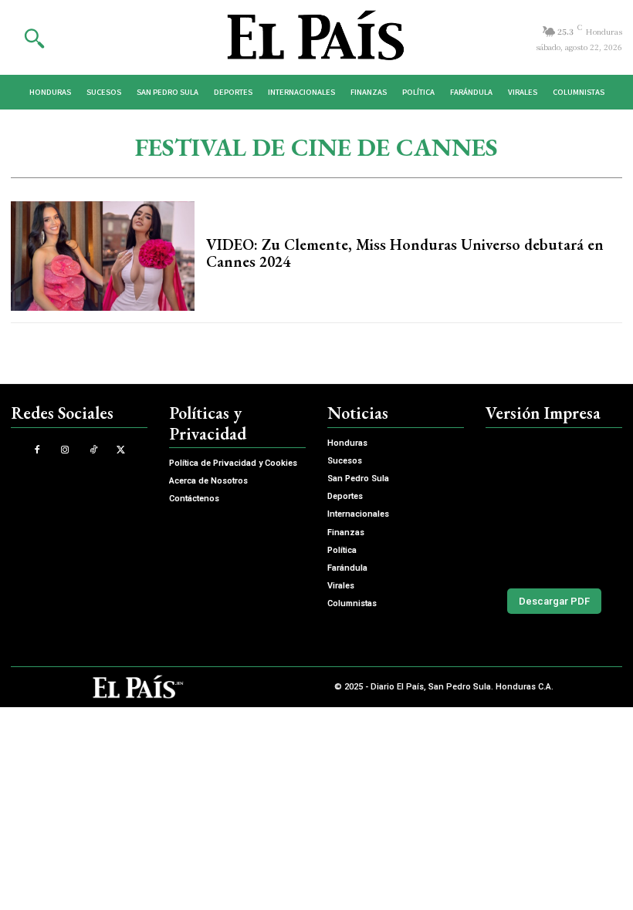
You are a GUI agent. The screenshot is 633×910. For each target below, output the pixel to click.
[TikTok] (93, 450)
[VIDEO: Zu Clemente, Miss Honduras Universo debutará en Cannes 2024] (103, 256)
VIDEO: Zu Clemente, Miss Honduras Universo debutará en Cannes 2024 (405, 252)
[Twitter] (121, 450)
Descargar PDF (554, 601)
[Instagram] (65, 450)
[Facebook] (37, 450)
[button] (34, 38)
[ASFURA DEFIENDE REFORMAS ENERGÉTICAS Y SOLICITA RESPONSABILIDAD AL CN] (554, 504)
